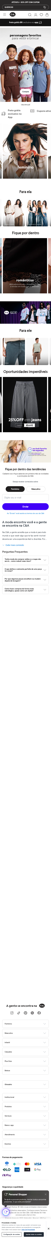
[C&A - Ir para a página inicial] (12, 14)
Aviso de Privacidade (28, 1230)
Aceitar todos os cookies (34, 1234)
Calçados (8, 1052)
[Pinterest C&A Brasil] (25, 1013)
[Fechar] (48, 1229)
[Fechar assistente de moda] (45, 1194)
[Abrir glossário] (29, 1084)
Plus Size (8, 1061)
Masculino (35, 489)
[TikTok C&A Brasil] (18, 1013)
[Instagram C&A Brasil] (12, 1013)
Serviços (8, 1116)
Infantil (7, 1042)
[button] (30, 14)
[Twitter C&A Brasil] (32, 1013)
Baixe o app (9, 1125)
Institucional (9, 1097)
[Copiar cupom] (44, 7)
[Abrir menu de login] (35, 14)
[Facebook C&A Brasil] (39, 1013)
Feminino (15, 489)
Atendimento (10, 1134)
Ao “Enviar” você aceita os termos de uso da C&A (25, 513)
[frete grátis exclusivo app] (25, 25)
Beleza (7, 1070)
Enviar (25, 506)
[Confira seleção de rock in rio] (25, 322)
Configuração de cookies (11, 1234)
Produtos (8, 1106)
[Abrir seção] (30, 1024)
